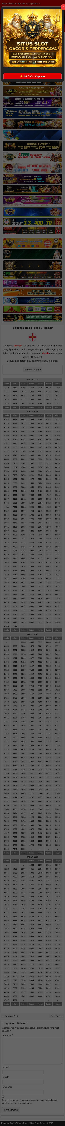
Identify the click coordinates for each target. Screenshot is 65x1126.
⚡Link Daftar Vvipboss (32, 76)
